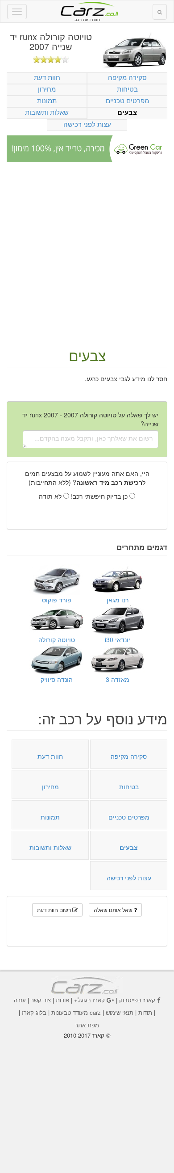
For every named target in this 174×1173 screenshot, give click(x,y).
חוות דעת (47, 77)
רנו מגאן (117, 599)
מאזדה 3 (117, 679)
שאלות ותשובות (47, 112)
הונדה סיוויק (57, 679)
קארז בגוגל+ (89, 1000)
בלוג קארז (34, 1012)
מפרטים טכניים (127, 100)
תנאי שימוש (119, 1012)
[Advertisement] (87, 255)
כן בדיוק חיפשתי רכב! (100, 496)
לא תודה (51, 496)
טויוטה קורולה (56, 639)
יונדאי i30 (117, 639)
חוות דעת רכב (87, 8)
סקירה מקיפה (127, 77)
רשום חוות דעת (54, 909)
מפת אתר (87, 1025)
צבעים (127, 112)
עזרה (20, 1000)
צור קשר (41, 1000)
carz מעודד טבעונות (76, 1012)
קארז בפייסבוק (137, 1000)
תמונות (47, 100)
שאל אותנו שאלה (114, 909)
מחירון (47, 88)
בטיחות (127, 88)
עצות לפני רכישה (87, 124)
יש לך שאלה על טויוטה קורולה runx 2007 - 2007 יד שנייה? (90, 419)
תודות (145, 1012)
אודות (62, 1000)
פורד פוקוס (56, 599)
